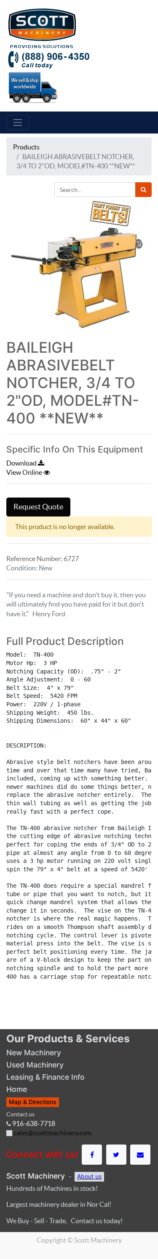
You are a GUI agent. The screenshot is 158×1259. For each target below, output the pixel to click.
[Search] (143, 189)
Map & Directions (32, 1101)
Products (26, 147)
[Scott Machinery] (42, 27)
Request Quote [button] (38, 507)
